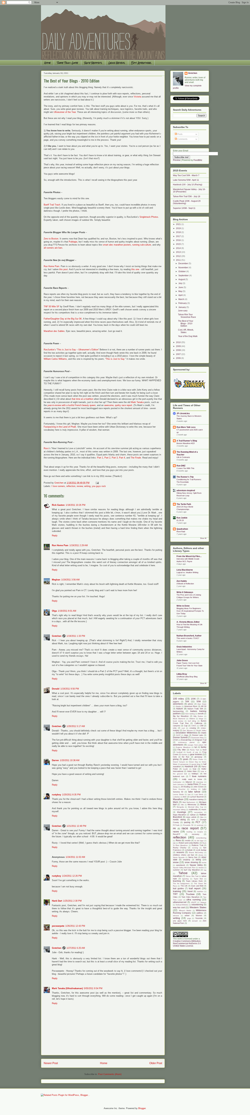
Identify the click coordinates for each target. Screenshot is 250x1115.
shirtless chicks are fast (183, 855)
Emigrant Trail (200, 740)
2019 (178, 228)
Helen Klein (192, 771)
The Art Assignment (181, 883)
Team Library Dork (194, 881)
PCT (198, 822)
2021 (178, 224)
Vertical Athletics (182, 905)
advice (190, 704)
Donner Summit (180, 737)
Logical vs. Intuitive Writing (187, 572)
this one (135, 269)
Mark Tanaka (137, 402)
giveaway (198, 757)
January (182, 307)
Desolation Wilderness (186, 733)
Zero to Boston (51, 238)
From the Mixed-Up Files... (189, 556)
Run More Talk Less (186, 427)
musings (181, 812)
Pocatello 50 (188, 825)
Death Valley (201, 730)
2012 (178, 256)
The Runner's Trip (185, 477)
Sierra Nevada (179, 857)
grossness (184, 764)
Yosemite (199, 918)
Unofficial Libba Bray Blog (187, 677)
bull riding (192, 721)
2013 (178, 252)
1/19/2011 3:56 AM (70, 579)
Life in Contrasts (183, 457)
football (179, 752)
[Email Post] (97, 482)
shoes (200, 855)
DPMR (175, 740)
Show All (203, 538)
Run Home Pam (51, 266)
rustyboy (56, 794)
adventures (178, 704)
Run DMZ (181, 466)
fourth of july (192, 752)
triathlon (200, 891)
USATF (193, 902)
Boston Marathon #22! (186, 443)
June (181, 287)
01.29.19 (180, 520)
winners (176, 915)
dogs (186, 735)
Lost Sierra (198, 794)
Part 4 (122, 457)
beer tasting (190, 714)
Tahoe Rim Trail (192, 876)
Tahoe (183, 873)
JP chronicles (183, 413)
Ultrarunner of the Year (65, 112)
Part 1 (100, 457)
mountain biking (179, 809)
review (80, 486)
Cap (185, 726)
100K (193, 699)
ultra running (193, 899)
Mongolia (180, 807)
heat (194, 769)
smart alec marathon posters (117, 244)
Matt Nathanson (188, 802)
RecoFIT (176, 834)
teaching (177, 881)
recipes (200, 832)
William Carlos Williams (55, 359)
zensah (195, 921)
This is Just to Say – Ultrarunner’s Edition (77, 349)
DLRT (178, 735)
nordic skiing (179, 819)
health (185, 769)
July (180, 283)
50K (187, 701)
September (183, 275)
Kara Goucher (179, 789)
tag (205, 870)
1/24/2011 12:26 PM (72, 876)
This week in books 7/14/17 (188, 638)
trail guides (178, 888)
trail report (195, 888)
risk (174, 843)
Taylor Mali (198, 879)
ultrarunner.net (179, 902)
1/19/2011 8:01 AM (67, 611)
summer (176, 870)
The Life (184, 886)
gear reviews (196, 754)
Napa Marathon (179, 815)
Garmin (184, 754)
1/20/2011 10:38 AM (69, 760)
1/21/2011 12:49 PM (76, 826)
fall (195, 747)
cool (183, 728)
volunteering (197, 904)
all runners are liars (53, 248)
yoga (189, 918)
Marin (175, 802)
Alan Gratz (201, 704)
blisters (192, 719)
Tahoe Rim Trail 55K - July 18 (186, 196)
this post (63, 269)
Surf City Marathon (192, 870)
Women (199, 915)
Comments (182, 139)
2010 (178, 342)
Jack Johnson (178, 784)
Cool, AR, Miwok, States (186, 331)
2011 (178, 260)
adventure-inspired (186, 490)
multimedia (193, 809)
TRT (175, 894)
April (180, 295)
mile (182, 805)
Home (47, 62)
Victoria (137, 96)
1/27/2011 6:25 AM (75, 948)
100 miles (178, 698)
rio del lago (199, 841)
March (181, 299)
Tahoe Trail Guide (67, 62)
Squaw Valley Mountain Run (184, 867)
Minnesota (192, 805)
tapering (185, 879)
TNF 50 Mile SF (52, 306)
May (180, 291)
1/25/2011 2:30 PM (72, 901)
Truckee (190, 894)
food (204, 750)
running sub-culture (141, 244)
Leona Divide (178, 794)
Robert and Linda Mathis (189, 843)
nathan (193, 815)
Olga (54, 611)
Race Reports (93, 62)
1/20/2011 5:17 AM (75, 726)
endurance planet (186, 742)
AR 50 (203, 706)
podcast (200, 825)
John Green (182, 660)
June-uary (182, 310)
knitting (194, 789)
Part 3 (115, 457)
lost (189, 794)
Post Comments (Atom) (109, 1074)
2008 (178, 350)
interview (199, 782)
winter (187, 915)
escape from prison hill (197, 745)
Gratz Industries (184, 647)
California (198, 723)
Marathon (178, 799)
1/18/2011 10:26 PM (75, 505)
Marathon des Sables (54, 331)
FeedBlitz (198, 160)
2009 (178, 346)
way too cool (179, 907)
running (195, 848)
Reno (178, 840)
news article (191, 817)
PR (174, 828)
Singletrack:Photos (148, 217)
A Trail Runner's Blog (187, 441)
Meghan (56, 579)
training (177, 891)
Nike (202, 817)
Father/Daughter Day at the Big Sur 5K (63, 318)
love (184, 797)
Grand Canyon (179, 762)
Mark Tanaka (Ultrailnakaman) (67, 988)
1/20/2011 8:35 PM (71, 794)
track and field (197, 886)
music (203, 809)
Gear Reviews (116, 62)
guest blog (196, 764)
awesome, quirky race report (118, 405)
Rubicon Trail (197, 845)
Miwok (203, 804)
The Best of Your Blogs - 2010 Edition (185, 323)
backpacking (178, 711)
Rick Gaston (58, 505)
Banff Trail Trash (52, 204)
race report (190, 828)
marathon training (196, 799)
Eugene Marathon (183, 747)
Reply (54, 535)
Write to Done (183, 606)
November (183, 267)
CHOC (193, 726)
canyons (176, 726)
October (182, 271)
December (183, 263)
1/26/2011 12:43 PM (75, 926)
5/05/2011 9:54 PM (93, 988)
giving (176, 759)
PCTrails (176, 825)
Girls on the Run (181, 757)
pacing (187, 822)
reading (189, 832)
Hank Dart (57, 901)
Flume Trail (194, 750)
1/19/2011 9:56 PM (69, 688)
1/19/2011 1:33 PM (75, 636)
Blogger (142, 1108)
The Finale (136, 457)
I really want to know (190, 779)
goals (185, 759)
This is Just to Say (115, 359)
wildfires (199, 913)
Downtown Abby (197, 738)
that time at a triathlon (82, 399)
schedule (189, 850)
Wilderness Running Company (189, 911)
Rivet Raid (181, 532)
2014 (178, 248)
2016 (178, 240)
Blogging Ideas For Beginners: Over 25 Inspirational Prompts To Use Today (190, 611)
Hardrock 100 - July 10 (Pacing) (187, 184)
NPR (193, 820)
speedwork (180, 865)
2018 (178, 232)
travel (190, 891)
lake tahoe (194, 791)
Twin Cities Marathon (190, 897)
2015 (178, 244)
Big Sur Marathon (181, 716)
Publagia (73, 241)
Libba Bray (182, 674)
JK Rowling (185, 787)
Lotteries (176, 797)
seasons (180, 852)
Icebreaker (177, 782)
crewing (192, 728)
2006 (178, 358)
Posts (179, 134)
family (203, 747)
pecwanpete (58, 926)
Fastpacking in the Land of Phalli (60, 427)
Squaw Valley (196, 865)
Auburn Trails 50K (195, 709)
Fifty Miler (181, 750)
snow (176, 862)
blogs (201, 719)
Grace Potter (198, 759)
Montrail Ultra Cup (195, 807)
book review (178, 721)
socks (204, 862)
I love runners (58, 486)
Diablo (203, 733)
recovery (195, 834)
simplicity (186, 860)
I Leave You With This (185, 468)
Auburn (179, 708)
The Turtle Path (184, 504)
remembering (201, 838)
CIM (201, 726)
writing (87, 486)
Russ (46, 448)
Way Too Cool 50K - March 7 (186, 175)
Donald (55, 688)
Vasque (203, 902)
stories (201, 867)
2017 (178, 236)
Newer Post (51, 1063)
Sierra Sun (192, 857)
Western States (198, 907)
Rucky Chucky (179, 848)
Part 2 (107, 457)
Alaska (178, 706)
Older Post (155, 1063)
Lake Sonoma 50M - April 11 (186, 180)
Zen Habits (182, 581)
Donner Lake (197, 735)
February (182, 303)
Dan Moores (188, 730)
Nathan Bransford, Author (189, 636)
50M (199, 701)
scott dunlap (201, 850)
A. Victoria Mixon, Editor (188, 622)
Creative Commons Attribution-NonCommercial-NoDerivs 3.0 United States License (187, 943)
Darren (55, 760)
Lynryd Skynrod (196, 797)
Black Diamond (179, 719)
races (176, 831)
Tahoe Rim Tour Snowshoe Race (187, 315)
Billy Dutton (198, 716)
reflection (70, 486)
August (181, 279)
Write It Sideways (185, 592)
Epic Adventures (141, 62)
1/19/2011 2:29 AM (78, 545)
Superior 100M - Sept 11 (184, 208)
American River (190, 706)
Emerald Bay (186, 740)
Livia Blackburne (185, 570)
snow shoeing (191, 862)
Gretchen (56, 636)
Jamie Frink (192, 784)
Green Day (193, 762)
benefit (200, 714)
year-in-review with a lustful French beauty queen (71, 405)
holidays (195, 774)
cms (175, 728)
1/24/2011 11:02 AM (75, 857)
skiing (198, 859)
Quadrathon (182, 529)
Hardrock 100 (191, 766)
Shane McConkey (196, 852)
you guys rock (99, 486)
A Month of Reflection (185, 584)
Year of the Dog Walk (187, 336)
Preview (176, 160)
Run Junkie (182, 518)
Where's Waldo (185, 910)
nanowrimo (198, 812)
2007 (178, 354)
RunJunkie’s (50, 349)
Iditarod (189, 782)
